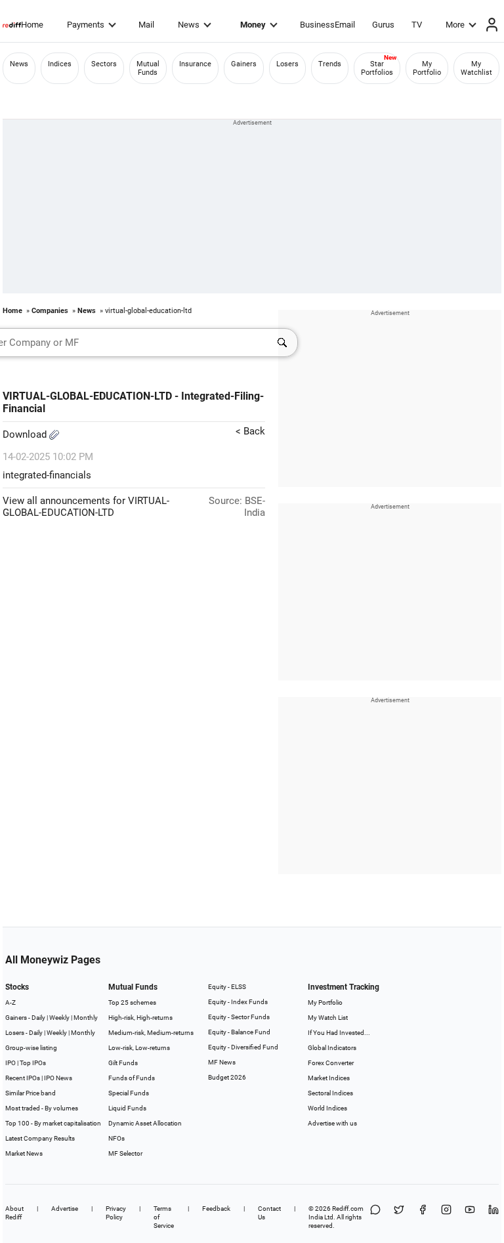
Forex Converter (331, 1063)
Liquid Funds (127, 1108)
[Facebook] (422, 1217)
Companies (50, 310)
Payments (85, 25)
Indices (60, 64)
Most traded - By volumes (41, 1108)
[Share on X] (399, 1217)
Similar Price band (30, 1093)
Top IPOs (33, 1063)
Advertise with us (332, 1123)
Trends (329, 64)
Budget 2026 (227, 1077)
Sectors (104, 64)
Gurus (383, 25)
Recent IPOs (22, 1078)
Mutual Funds (147, 68)
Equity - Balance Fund (239, 1032)
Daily (38, 1017)
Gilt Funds (123, 1063)
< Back (250, 431)
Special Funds (128, 1093)
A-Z (10, 1002)
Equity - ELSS (227, 986)
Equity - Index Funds (238, 1002)
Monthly (86, 1017)
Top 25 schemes (132, 1002)
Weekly (59, 1017)
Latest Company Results (40, 1138)
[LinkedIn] (493, 1217)
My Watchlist (476, 68)
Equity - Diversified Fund (243, 1047)
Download (26, 434)
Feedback (216, 1208)
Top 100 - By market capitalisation (53, 1123)
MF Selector (125, 1153)
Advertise (64, 1208)
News (189, 25)
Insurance (195, 64)
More (455, 25)
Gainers (244, 64)
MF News (222, 1062)
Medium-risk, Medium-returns (151, 1032)
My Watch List (328, 1017)
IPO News (58, 1078)
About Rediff (14, 1212)
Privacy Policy (116, 1212)
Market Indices (329, 1078)
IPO (10, 1063)
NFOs (116, 1138)
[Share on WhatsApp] (375, 1217)
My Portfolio (427, 68)
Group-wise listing (31, 1047)
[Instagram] (446, 1217)
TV (416, 25)
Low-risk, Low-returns (139, 1047)
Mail (146, 25)
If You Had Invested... (339, 1032)
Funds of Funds (131, 1078)
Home (32, 25)
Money (253, 25)
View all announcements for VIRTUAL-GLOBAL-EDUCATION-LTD (86, 506)
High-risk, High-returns (140, 1017)
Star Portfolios (377, 68)
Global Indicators (332, 1047)
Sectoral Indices (330, 1093)
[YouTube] (470, 1217)
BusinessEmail (327, 25)
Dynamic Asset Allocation (145, 1123)
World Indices (327, 1108)
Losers (287, 64)
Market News (24, 1153)
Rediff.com (348, 1208)
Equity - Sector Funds (239, 1017)
